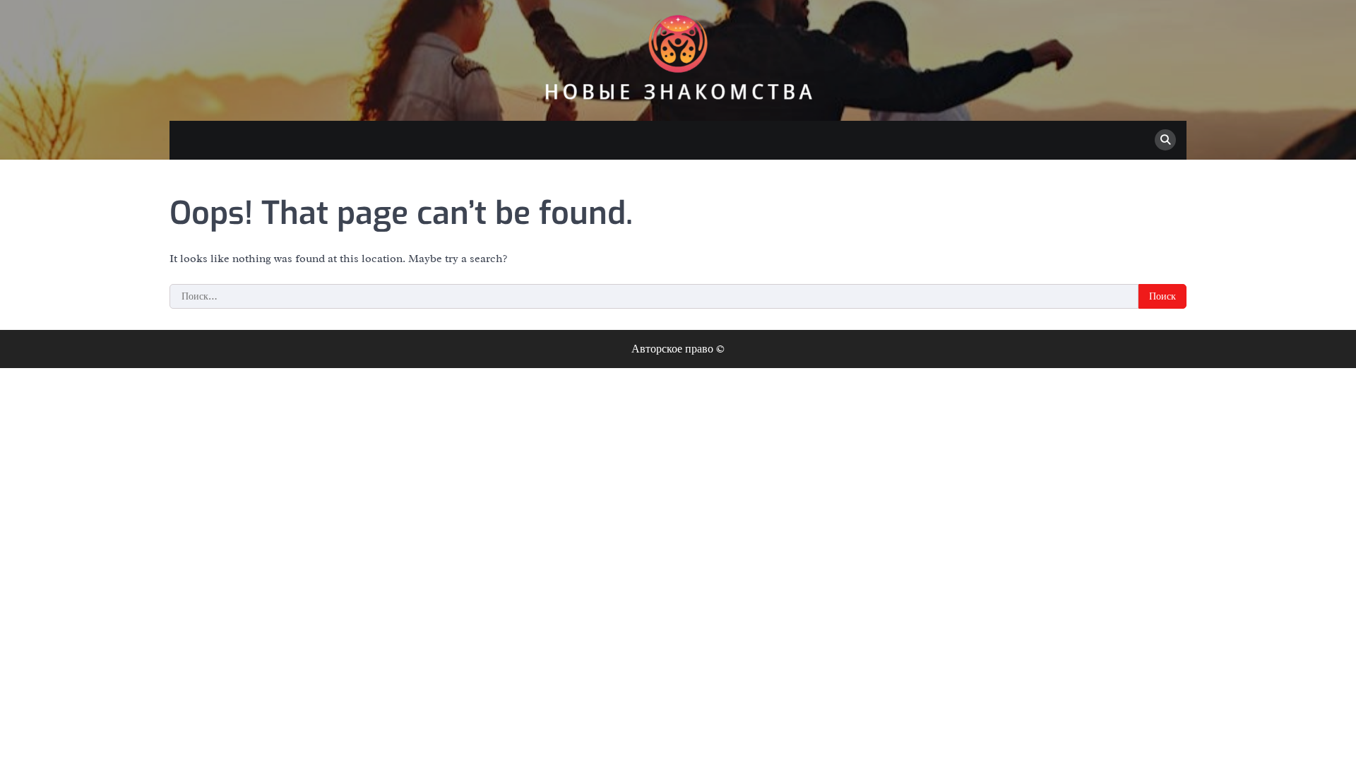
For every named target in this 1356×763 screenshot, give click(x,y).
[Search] (1165, 139)
